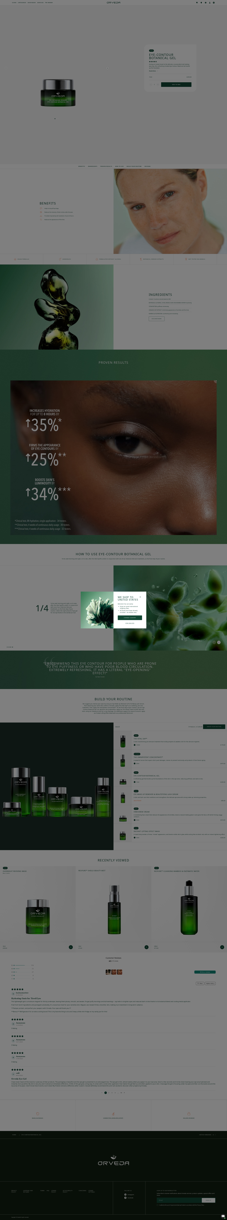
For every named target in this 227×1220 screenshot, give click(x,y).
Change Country (130, 617)
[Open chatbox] (223, 1216)
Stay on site (129, 623)
